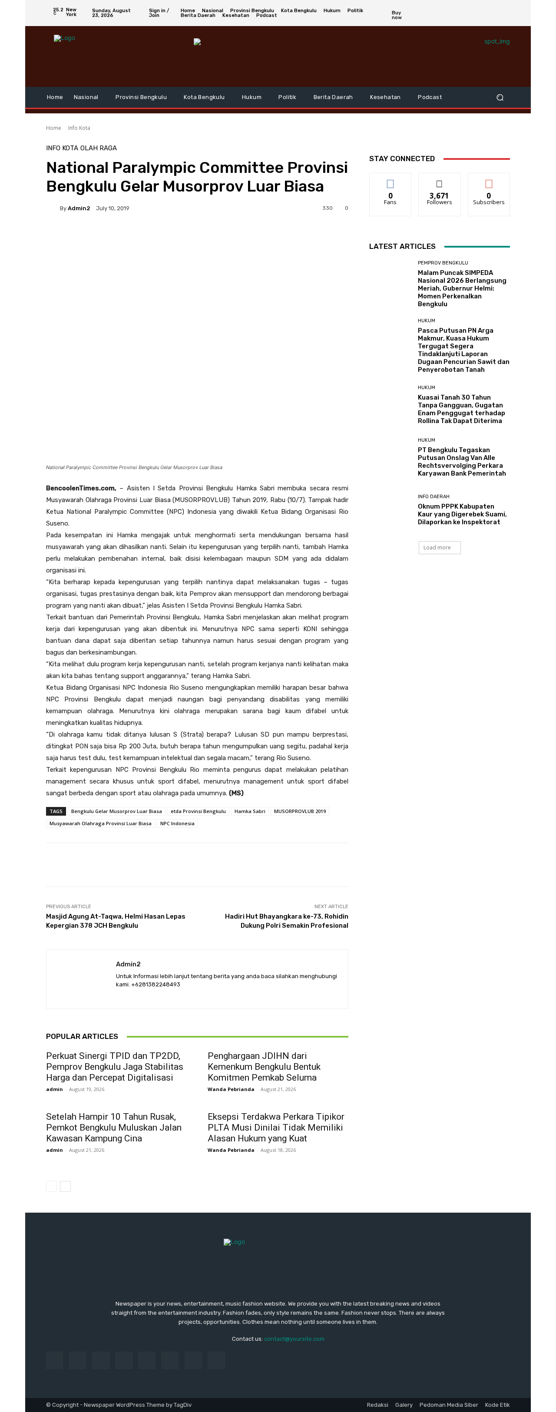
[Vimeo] (494, 13)
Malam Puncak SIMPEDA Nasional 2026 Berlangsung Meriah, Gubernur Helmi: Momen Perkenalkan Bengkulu (462, 288)
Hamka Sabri (250, 811)
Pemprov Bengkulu (443, 263)
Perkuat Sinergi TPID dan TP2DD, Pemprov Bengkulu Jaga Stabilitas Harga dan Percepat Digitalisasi (114, 1067)
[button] (500, 97)
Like (391, 179)
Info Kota (79, 128)
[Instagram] (473, 13)
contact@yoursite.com (294, 1339)
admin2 (79, 208)
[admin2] (53, 208)
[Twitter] (484, 13)
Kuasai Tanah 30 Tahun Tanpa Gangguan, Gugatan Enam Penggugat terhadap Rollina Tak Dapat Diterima (461, 409)
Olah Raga (98, 148)
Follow (440, 179)
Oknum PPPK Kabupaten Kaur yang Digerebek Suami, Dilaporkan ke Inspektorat (462, 514)
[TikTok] (147, 1360)
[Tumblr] (170, 1360)
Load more (437, 547)
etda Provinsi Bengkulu (198, 811)
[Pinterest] (124, 1360)
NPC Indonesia (177, 823)
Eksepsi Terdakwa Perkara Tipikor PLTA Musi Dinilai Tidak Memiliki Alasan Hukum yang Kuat (276, 1127)
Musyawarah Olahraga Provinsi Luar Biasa (101, 823)
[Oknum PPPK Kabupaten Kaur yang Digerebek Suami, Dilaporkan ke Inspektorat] (390, 510)
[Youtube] (505, 13)
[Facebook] (463, 13)
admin (54, 1089)
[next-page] (65, 1186)
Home (53, 128)
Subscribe (489, 179)
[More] (280, 238)
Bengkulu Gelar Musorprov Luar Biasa (116, 811)
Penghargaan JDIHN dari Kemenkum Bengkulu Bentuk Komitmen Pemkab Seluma (264, 1067)
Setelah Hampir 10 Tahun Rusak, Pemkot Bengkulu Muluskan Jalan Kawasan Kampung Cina (114, 1127)
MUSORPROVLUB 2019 (300, 811)
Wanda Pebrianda (231, 1089)
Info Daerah (434, 496)
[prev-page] (51, 1186)
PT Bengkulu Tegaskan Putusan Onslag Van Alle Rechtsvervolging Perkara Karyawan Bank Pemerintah (462, 461)
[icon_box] (402, 14)
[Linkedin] (100, 1360)
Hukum (426, 320)
